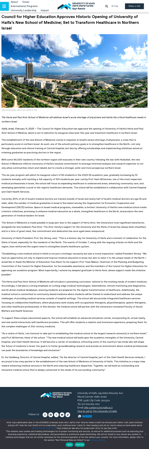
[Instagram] (45, 414)
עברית (114, 6)
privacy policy (97, 440)
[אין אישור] (145, 433)
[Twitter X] (56, 414)
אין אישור (79, 444)
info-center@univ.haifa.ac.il (98, 407)
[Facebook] (50, 414)
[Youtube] (62, 414)
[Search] (107, 6)
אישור (69, 444)
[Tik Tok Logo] (67, 414)
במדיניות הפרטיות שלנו (43, 428)
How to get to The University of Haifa (97, 411)
